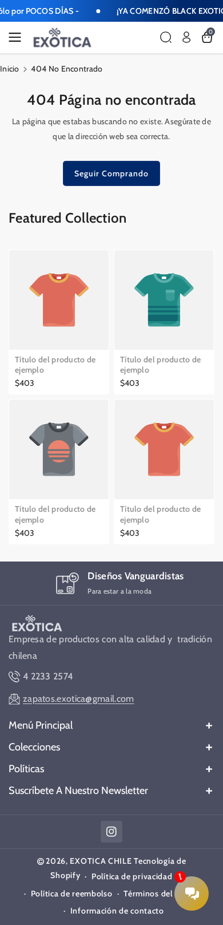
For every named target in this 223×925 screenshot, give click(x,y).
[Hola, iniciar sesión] (186, 37)
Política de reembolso (72, 893)
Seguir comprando (111, 173)
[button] (18, 37)
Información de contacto (117, 911)
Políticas (26, 768)
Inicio (9, 69)
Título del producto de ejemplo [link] (55, 364)
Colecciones (34, 747)
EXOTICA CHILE (101, 861)
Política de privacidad (131, 876)
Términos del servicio (164, 893)
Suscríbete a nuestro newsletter (78, 790)
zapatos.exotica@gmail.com (78, 698)
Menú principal (41, 725)
